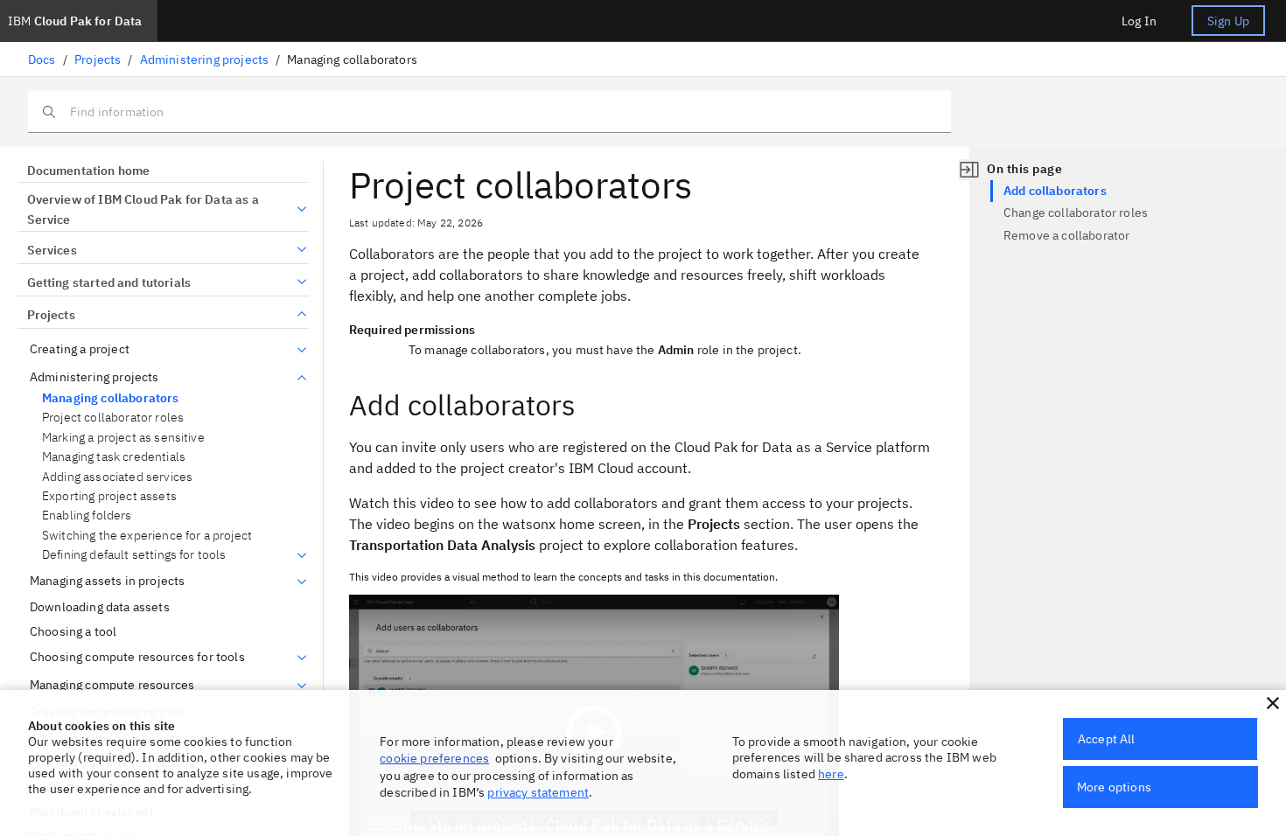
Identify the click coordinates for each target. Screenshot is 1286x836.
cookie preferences (434, 758)
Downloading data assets (100, 607)
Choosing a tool (73, 631)
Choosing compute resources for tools (137, 657)
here (831, 774)
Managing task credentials (113, 456)
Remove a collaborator (1066, 235)
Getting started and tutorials (109, 282)
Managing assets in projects (107, 581)
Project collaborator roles (113, 417)
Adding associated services (117, 477)
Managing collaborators (110, 398)
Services (52, 250)
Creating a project (79, 349)
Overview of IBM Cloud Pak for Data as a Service (143, 210)
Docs (42, 59)
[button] (1273, 703)
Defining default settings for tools (134, 554)
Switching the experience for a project (147, 535)
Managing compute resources (112, 685)
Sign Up (1228, 21)
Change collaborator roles (1075, 212)
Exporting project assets (109, 496)
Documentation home (88, 170)
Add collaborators (1055, 191)
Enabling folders (87, 515)
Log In (1139, 21)
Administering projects (204, 59)
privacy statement (538, 792)
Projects (97, 59)
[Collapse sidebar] (969, 169)
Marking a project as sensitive (123, 437)
